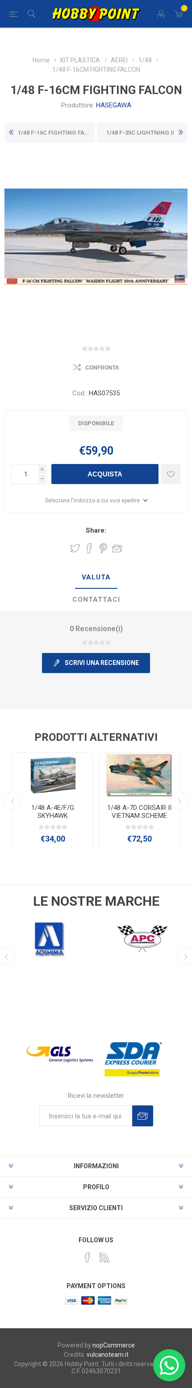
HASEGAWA (113, 105)
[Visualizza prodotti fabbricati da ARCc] (142, 938)
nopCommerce (113, 1345)
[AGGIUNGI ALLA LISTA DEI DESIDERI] (171, 474)
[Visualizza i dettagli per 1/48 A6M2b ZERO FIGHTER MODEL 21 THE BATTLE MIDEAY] (53, 775)
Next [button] (179, 800)
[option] (52, 800)
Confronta (102, 368)
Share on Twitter (75, 548)
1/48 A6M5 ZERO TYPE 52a (139, 812)
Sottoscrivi (142, 1115)
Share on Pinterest (103, 548)
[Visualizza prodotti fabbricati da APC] (50, 938)
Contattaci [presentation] (96, 599)
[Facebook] (87, 1257)
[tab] (96, 578)
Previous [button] (12, 800)
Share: (96, 530)
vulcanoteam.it (108, 1354)
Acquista (105, 474)
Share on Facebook (89, 548)
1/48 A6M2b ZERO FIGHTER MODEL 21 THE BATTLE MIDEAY (52, 816)
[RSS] (104, 1257)
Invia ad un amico (117, 548)
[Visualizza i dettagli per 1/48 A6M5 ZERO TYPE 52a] (139, 775)
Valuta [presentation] (96, 577)
